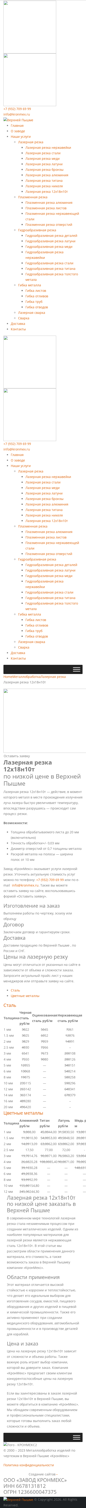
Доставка (18, 323)
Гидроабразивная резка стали (49, 263)
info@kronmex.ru (16, 114)
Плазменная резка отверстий (48, 224)
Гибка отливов (36, 296)
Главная (17, 125)
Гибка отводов (36, 307)
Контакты (18, 329)
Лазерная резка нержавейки (48, 147)
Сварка (23, 318)
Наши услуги (21, 136)
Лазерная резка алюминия (46, 175)
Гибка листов (35, 290)
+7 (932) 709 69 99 (17, 109)
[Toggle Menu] (76, 669)
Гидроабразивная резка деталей (51, 235)
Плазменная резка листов (46, 208)
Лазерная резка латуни (44, 164)
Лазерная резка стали (43, 153)
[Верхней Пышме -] (18, 120)
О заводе (18, 131)
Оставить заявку (17, 756)
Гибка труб (33, 301)
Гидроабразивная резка (37, 230)
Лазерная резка (30, 142)
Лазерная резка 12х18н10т (46, 191)
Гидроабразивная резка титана (50, 268)
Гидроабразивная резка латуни (50, 241)
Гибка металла (29, 285)
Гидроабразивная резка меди (48, 246)
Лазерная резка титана (44, 180)
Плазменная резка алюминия (48, 202)
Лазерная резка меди (42, 158)
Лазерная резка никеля (44, 186)
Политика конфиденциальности (28, 1465)
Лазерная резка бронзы (44, 169)
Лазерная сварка (31, 312)
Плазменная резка (32, 197)
